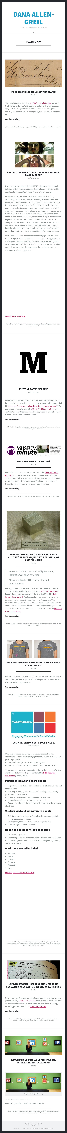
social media (56, 324)
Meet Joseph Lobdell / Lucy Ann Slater (33, 92)
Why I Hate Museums (49, 591)
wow (29, 625)
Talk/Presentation (33, 178)
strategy (34, 696)
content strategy (27, 942)
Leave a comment (56, 127)
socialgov (31, 429)
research (15, 1021)
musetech (20, 696)
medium (46, 427)
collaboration (25, 624)
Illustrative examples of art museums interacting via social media (33, 1061)
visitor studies (57, 624)
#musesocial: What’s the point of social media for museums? (34, 664)
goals (44, 695)
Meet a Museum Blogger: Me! (33, 461)
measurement (10, 944)
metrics (49, 695)
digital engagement (25, 427)
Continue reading (12, 119)
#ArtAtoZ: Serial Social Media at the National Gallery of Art (33, 174)
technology (57, 944)
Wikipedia (47, 127)
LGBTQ (34, 127)
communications (27, 1111)
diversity (21, 127)
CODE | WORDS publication (43, 409)
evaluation (42, 324)
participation (48, 624)
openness (45, 496)
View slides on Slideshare (15, 316)
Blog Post (33, 95)
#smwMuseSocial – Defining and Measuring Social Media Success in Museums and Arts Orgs (33, 985)
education (28, 324)
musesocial (52, 427)
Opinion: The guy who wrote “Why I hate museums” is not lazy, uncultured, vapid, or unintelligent (33, 557)
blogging (25, 496)
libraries (56, 942)
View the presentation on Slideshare (19, 872)
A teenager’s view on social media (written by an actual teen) (32, 406)
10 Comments (35, 625)
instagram (50, 942)
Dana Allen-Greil (33, 18)
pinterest (42, 944)
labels (42, 624)
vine (32, 945)
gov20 (41, 427)
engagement (28, 127)
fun (39, 624)
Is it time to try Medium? (33, 389)
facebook (44, 1019)
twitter (28, 945)
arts (25, 1019)
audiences (25, 695)
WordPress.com (49, 1128)
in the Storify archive (38, 1006)
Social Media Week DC (27, 1001)
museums (40, 127)
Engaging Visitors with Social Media (34, 742)
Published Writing (33, 392)
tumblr (39, 696)
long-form (49, 324)
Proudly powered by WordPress (22, 1128)
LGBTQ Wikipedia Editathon (40, 103)
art (23, 324)
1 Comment (39, 429)
